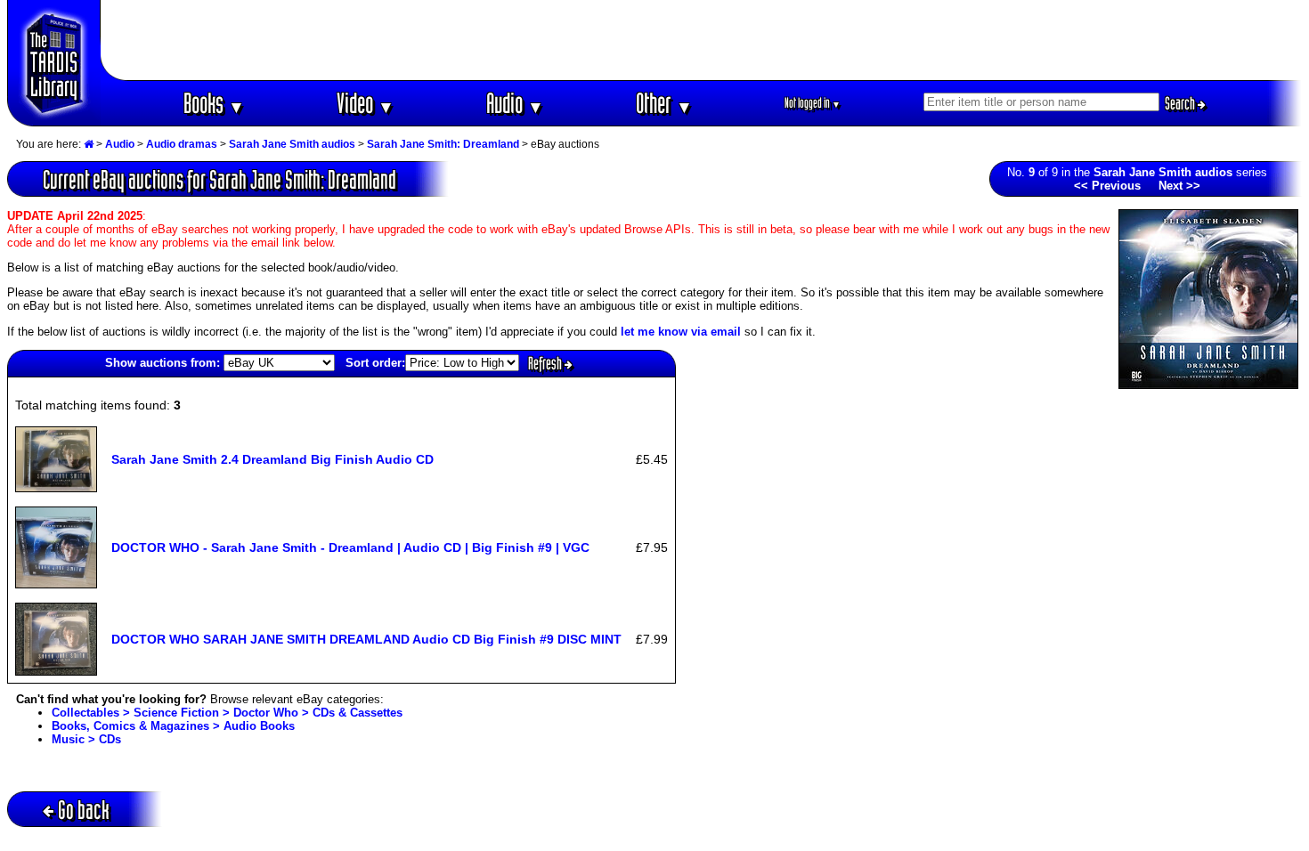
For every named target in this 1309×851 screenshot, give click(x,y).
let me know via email (681, 331)
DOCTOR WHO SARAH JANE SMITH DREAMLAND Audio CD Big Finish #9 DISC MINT (366, 639)
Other (664, 102)
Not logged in (813, 102)
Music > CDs (86, 739)
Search (1181, 103)
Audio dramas (181, 144)
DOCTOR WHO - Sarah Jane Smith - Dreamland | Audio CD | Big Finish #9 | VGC (350, 547)
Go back (84, 809)
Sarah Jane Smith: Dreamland (443, 144)
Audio (515, 102)
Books (214, 102)
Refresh (546, 363)
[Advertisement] (702, 40)
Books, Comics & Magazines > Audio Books (173, 726)
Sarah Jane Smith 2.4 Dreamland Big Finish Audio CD (272, 459)
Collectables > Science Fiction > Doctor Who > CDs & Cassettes (227, 712)
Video (365, 102)
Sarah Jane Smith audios (292, 144)
